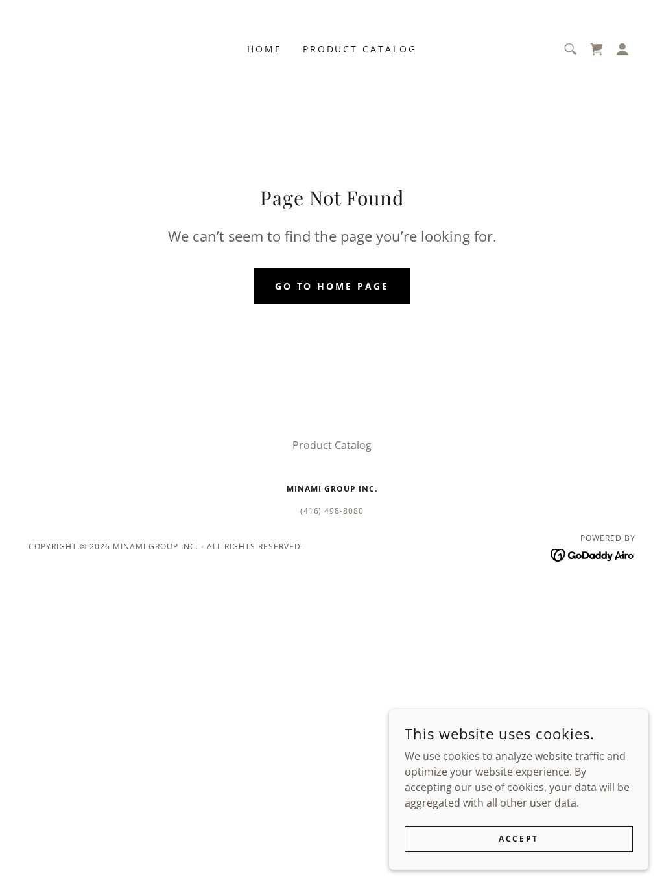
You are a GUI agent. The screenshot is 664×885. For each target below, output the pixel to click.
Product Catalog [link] (360, 49)
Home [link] (264, 49)
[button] (622, 49)
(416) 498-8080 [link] (332, 510)
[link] (597, 49)
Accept (518, 838)
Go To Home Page (332, 286)
